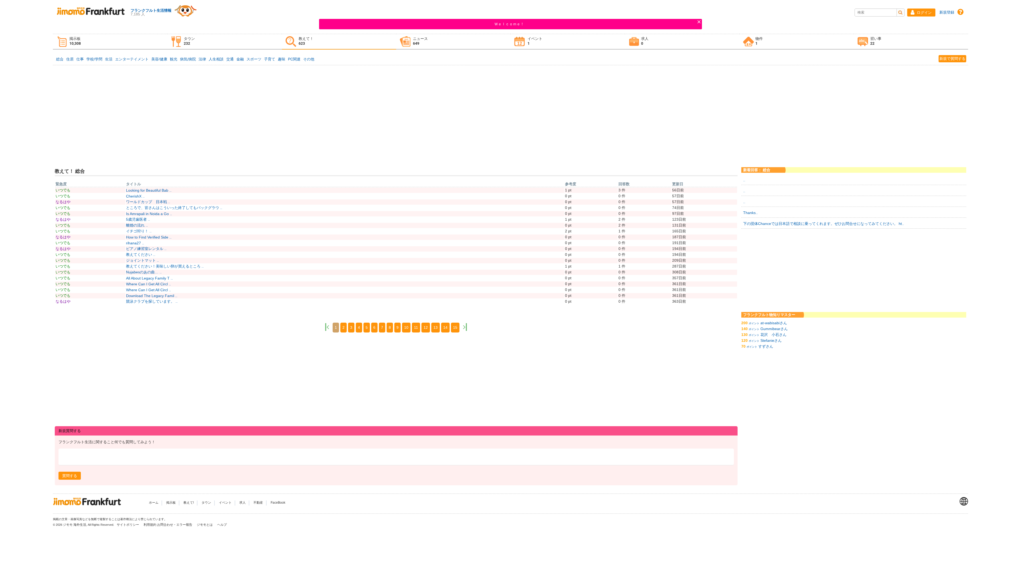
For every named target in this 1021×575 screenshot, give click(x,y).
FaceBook (278, 502)
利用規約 (150, 525)
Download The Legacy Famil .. (151, 296)
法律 (202, 59)
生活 (108, 59)
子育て (269, 59)
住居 (70, 59)
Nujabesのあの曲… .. (144, 272)
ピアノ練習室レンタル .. (146, 249)
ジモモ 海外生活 (74, 525)
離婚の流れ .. (137, 225)
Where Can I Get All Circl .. (148, 284)
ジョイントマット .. (142, 260)
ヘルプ (222, 525)
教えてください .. (140, 254)
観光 (173, 59)
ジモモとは (205, 525)
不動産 (258, 502)
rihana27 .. (135, 243)
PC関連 (294, 59)
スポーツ (253, 59)
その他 (308, 59)
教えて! (188, 502)
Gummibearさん (774, 329)
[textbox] (396, 457)
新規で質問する (952, 58)
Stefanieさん (771, 340)
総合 (60, 59)
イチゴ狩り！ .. (139, 231)
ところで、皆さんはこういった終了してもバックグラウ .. (174, 208)
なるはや (63, 202)
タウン (206, 502)
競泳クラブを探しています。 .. (152, 301)
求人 (242, 502)
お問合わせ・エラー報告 (175, 525)
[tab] (110, 42)
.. (744, 180)
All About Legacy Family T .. (149, 278)
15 (455, 327)
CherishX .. (135, 196)
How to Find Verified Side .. (148, 237)
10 (406, 327)
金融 (240, 59)
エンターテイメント (132, 59)
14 (445, 327)
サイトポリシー (128, 525)
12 (426, 327)
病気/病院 (188, 59)
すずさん (765, 346)
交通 (230, 59)
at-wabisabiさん (773, 323)
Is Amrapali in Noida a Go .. (149, 214)
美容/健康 (159, 59)
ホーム (153, 502)
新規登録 (946, 12)
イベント (225, 502)
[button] (921, 13)
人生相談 (216, 59)
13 (435, 327)
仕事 (80, 59)
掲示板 (171, 502)
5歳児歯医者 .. (138, 219)
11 (416, 327)
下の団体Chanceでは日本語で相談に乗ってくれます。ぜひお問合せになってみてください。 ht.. (823, 223)
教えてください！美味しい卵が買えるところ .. (165, 266)
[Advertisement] (510, 106)
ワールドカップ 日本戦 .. (148, 202)
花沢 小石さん (773, 334)
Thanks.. (750, 213)
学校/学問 (94, 59)
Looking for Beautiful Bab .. (148, 190)
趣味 (281, 59)
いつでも (63, 190)
